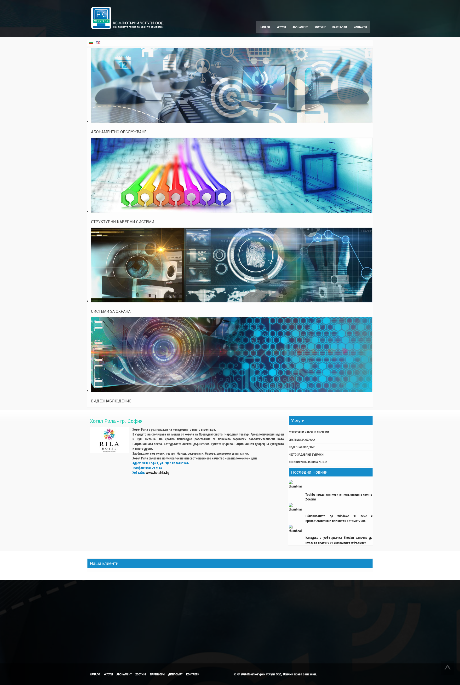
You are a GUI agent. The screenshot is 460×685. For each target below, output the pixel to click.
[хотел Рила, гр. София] (109, 451)
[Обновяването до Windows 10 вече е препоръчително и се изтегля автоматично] (297, 507)
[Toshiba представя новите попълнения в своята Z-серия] (297, 486)
